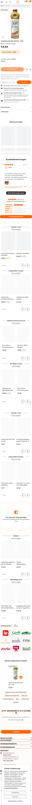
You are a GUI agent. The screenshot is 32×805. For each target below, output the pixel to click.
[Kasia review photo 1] (7, 183)
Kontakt (16, 702)
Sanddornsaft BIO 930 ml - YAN (15, 683)
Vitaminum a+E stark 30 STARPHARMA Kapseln (23, 484)
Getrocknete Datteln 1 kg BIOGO (8, 254)
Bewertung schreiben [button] (16, 216)
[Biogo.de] (5, 633)
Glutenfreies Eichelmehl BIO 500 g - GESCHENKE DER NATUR (8, 298)
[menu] (2, 2)
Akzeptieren (15, 792)
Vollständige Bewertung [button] (12, 187)
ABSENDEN (16, 732)
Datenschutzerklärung (11, 788)
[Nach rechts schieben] (28, 265)
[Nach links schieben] (23, 265)
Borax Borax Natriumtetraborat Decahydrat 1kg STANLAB (8, 346)
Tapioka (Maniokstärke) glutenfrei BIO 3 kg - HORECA (22, 563)
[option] (16, 24)
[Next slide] (30, 178)
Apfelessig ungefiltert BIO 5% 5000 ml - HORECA (8, 563)
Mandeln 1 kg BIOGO (22, 253)
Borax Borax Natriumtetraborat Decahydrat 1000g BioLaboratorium (23, 389)
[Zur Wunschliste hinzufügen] (21, 673)
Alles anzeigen (16, 625)
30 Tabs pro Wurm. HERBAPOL (7, 484)
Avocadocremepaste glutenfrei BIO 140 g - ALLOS (23, 440)
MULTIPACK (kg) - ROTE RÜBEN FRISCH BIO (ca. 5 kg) (8, 607)
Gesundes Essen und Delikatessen (16, 692)
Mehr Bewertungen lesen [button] (16, 193)
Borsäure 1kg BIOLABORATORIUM (8, 389)
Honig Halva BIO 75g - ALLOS (8, 440)
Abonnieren (24, 82)
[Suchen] (10, 2)
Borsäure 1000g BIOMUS (22, 346)
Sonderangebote (8, 699)
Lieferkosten (25, 699)
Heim (2, 6)
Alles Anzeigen (16, 229)
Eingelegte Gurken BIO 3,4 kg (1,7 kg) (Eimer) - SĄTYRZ (23, 607)
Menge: (3, 61)
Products (7, 6)
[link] (27, 69)
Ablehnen (15, 797)
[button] (2, 43)
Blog (17, 699)
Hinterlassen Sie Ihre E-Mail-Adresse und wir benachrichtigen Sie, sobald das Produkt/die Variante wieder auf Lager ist (15, 77)
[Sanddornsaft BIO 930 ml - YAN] (16, 672)
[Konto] (6, 2)
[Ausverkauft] (21, 677)
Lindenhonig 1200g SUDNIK (22, 298)
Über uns (24, 695)
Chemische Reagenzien (12, 695)
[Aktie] (30, 69)
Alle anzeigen (16, 323)
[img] (9, 165)
